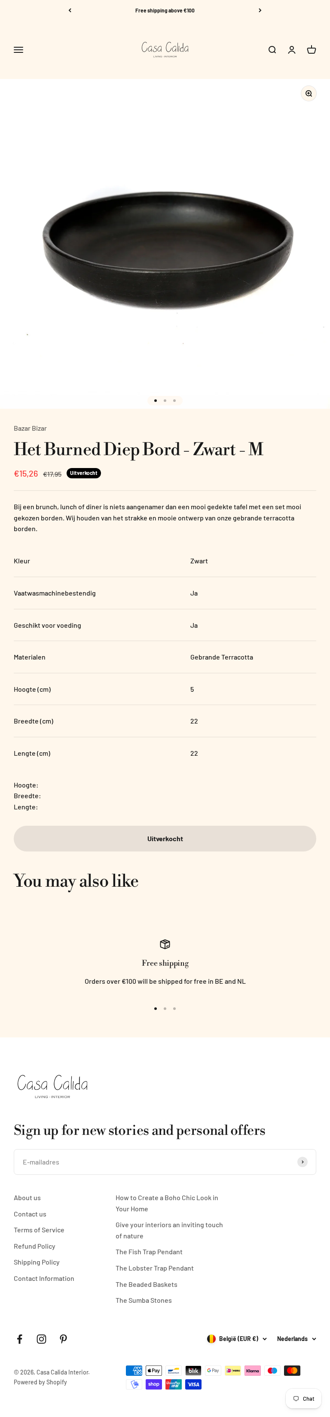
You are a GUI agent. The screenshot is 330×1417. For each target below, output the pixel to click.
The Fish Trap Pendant (149, 1251)
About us (27, 1197)
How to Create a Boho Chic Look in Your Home (167, 1203)
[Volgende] (260, 10)
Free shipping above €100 (165, 10)
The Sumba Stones (144, 1300)
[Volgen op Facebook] (19, 1339)
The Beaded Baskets (146, 1284)
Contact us (30, 1214)
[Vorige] (69, 10)
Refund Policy (34, 1246)
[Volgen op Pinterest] (63, 1339)
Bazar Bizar (30, 428)
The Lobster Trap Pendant (155, 1268)
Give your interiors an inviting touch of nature (169, 1230)
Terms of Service (39, 1229)
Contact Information (44, 1278)
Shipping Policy (37, 1262)
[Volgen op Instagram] (41, 1339)
